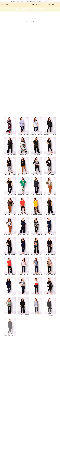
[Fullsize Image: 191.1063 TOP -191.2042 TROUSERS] (10, 266)
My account (54, 4)
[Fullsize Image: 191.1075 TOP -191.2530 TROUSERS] (36, 226)
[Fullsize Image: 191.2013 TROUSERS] (50, 146)
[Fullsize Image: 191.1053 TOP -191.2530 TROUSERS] (23, 266)
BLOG (43, 4)
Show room (38, 4)
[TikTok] (48, 1)
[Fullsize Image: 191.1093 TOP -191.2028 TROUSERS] (36, 186)
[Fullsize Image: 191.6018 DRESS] (36, 346)
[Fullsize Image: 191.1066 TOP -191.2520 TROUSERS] (50, 246)
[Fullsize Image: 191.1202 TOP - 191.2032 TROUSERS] (10, 186)
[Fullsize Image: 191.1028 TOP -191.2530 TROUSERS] (50, 286)
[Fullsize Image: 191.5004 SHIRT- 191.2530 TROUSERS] (50, 126)
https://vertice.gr (39, 1)
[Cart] (58, 4)
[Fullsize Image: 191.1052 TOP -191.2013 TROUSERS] (36, 266)
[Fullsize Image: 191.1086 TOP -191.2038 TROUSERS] (23, 206)
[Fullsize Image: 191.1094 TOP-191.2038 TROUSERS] (23, 186)
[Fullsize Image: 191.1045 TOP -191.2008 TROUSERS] (10, 286)
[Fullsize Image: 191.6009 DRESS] (10, 126)
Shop (33, 4)
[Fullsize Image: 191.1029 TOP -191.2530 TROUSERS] (36, 286)
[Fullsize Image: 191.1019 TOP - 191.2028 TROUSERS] (10, 306)
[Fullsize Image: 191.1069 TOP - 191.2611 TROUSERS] (36, 246)
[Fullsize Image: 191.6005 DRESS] (22, 366)
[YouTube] (47, 1)
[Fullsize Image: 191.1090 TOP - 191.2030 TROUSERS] (50, 186)
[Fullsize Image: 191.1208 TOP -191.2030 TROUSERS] (23, 166)
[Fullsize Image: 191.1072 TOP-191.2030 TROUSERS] (50, 226)
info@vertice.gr (33, 1)
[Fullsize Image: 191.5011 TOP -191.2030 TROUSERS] (23, 126)
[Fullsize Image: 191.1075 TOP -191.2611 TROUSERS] (23, 226)
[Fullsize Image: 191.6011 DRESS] (9, 366)
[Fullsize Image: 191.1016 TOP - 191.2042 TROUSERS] (23, 306)
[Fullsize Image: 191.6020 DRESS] (23, 346)
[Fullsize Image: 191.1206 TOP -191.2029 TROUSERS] (50, 166)
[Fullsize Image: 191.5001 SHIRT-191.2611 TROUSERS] (10, 146)
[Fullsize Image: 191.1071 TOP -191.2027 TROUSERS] (10, 246)
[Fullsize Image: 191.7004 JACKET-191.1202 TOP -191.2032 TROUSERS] (50, 306)
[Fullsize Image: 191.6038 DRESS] (36, 326)
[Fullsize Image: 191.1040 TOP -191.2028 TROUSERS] (23, 286)
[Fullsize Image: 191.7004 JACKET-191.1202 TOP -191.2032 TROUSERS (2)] (10, 326)
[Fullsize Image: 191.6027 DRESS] (10, 346)
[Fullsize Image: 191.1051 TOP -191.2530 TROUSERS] (50, 266)
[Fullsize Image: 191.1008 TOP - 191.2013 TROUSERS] (36, 306)
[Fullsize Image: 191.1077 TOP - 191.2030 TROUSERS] (10, 226)
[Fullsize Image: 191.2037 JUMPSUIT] (23, 146)
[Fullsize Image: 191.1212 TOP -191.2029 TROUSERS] (10, 166)
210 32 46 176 (27, 1)
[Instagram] (45, 1)
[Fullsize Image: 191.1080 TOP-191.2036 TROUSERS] (36, 206)
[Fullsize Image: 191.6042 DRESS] (23, 326)
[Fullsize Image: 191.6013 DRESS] (50, 346)
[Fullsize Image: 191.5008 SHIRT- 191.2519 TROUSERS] (36, 126)
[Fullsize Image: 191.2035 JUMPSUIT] (36, 146)
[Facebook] (44, 1)
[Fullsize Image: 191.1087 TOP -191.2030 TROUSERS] (10, 206)
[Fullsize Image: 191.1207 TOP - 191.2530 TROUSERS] (36, 166)
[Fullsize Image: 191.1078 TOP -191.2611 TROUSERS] (50, 206)
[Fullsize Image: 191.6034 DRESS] (50, 326)
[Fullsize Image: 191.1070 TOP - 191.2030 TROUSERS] (23, 246)
